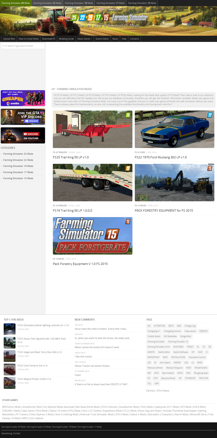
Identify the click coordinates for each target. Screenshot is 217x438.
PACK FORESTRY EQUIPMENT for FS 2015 (164, 211)
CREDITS (203, 331)
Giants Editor (102, 38)
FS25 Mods (42, 410)
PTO (156, 378)
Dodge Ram (185, 336)
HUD (200, 352)
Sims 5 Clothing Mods (66, 414)
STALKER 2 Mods (11, 410)
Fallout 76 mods (58, 410)
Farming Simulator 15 (178, 341)
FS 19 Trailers (60, 205)
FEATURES (178, 346)
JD (155, 362)
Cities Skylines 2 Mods (42, 414)
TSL (149, 383)
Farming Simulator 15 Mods (18, 178)
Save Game (28, 410)
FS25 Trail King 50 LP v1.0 (71, 157)
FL (198, 346)
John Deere (165, 362)
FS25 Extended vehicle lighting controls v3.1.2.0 (43, 325)
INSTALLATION (178, 357)
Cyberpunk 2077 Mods (167, 406)
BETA (171, 326)
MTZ (156, 373)
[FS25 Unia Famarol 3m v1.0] (10, 369)
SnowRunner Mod (31, 406)
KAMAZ (177, 362)
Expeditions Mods (112, 410)
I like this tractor (83, 356)
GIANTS (151, 352)
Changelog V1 (154, 331)
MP (149, 373)
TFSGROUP (190, 378)
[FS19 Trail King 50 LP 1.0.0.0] (92, 182)
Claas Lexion (190, 331)
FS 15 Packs (140, 205)
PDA (188, 373)
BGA (179, 326)
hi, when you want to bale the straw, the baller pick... (103, 338)
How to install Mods (29, 38)
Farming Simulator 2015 (159, 346)
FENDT (190, 346)
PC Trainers (22, 414)
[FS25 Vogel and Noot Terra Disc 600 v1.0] (10, 356)
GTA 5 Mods (121, 414)
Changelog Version (172, 331)
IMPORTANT (153, 357)
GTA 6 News (162, 390)
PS (149, 378)
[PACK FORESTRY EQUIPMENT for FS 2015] (174, 182)
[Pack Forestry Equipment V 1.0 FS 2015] (92, 236)
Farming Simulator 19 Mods (18, 166)
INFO (165, 357)
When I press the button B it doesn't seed (97, 347)
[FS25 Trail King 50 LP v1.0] (92, 129)
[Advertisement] (134, 64)
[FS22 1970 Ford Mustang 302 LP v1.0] (174, 129)
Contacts (134, 38)
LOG (186, 362)
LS (193, 362)
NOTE (180, 373)
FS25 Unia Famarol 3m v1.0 (33, 365)
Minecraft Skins (198, 414)
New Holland (168, 373)
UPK (157, 383)
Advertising (6, 433)
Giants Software (180, 352)
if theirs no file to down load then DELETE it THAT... (102, 384)
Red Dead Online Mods (88, 406)
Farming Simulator (156, 341)
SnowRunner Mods (129, 406)
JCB (149, 362)
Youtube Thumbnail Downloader (180, 410)
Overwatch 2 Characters (160, 414)
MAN (199, 362)
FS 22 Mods (130, 410)
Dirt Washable (170, 336)
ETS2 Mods (74, 410)
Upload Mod (9, 38)
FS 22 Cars (140, 152)
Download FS (48, 38)
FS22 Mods (147, 406)
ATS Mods (186, 406)
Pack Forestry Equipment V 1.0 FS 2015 (80, 264)
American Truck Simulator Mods (97, 414)
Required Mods (168, 378)
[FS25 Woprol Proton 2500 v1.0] (10, 383)
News (115, 38)
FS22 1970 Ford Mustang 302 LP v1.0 (161, 157)
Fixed (78, 375)
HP (193, 352)
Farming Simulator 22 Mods (18, 159)
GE (210, 346)
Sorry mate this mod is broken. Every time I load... (101, 328)
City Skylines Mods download (58, 406)
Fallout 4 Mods (138, 414)
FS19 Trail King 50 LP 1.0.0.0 (72, 211)
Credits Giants (154, 336)
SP (180, 378)
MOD (188, 367)
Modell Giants (201, 367)
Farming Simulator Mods (16, 3)
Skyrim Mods (181, 414)
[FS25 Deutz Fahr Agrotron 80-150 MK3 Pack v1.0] (10, 343)
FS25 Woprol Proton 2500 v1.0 (34, 378)
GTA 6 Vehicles (109, 406)
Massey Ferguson (174, 367)
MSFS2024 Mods (11, 406)
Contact (16, 433)
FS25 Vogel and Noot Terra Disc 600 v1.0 (40, 352)
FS (204, 346)
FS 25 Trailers (60, 152)
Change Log (190, 326)
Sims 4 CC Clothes (91, 410)
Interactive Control (197, 357)
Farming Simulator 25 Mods (13, 427)
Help (124, 38)
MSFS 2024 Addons (32, 418)
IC (207, 352)
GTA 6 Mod (199, 406)
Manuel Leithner (155, 367)
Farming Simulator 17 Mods (18, 172)
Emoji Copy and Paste (149, 410)
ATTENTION (159, 326)
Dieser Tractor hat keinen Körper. (92, 365)
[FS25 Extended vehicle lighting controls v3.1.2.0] (10, 329)
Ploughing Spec (201, 373)
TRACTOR (203, 378)
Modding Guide (66, 38)
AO (149, 326)
